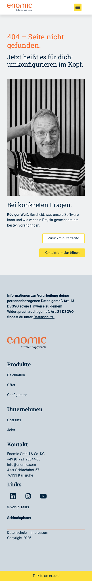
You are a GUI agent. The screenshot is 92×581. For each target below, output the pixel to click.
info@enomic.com (21, 464)
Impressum (39, 532)
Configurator (17, 395)
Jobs (11, 430)
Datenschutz (43, 317)
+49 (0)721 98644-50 (23, 459)
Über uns (14, 420)
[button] (78, 7)
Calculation (16, 375)
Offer (11, 385)
